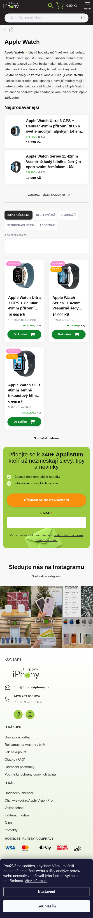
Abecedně (47, 225)
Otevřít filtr (22, 246)
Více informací (36, 881)
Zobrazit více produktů (46, 194)
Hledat (83, 18)
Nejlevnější (45, 215)
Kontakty (11, 830)
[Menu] (87, 5)
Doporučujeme (18, 215)
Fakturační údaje (17, 815)
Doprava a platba (17, 737)
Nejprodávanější (20, 225)
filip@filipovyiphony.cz (31, 687)
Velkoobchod (14, 808)
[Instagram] (30, 714)
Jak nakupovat (15, 752)
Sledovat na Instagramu (46, 576)
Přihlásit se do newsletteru (46, 500)
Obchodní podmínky (20, 767)
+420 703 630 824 (27, 696)
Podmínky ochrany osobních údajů (30, 774)
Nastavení (46, 892)
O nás (9, 823)
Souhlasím (46, 906)
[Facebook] (18, 714)
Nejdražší (68, 215)
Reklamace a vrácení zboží (25, 745)
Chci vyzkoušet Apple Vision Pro (29, 800)
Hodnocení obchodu (19, 793)
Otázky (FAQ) (15, 759)
